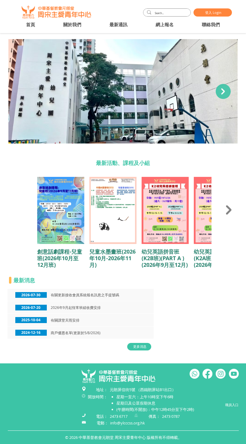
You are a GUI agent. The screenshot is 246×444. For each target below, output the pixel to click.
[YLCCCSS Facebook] (207, 374)
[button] (72, 24)
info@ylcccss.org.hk (127, 423)
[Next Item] (223, 91)
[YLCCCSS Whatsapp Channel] (195, 374)
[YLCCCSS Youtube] (234, 374)
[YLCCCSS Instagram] (221, 374)
